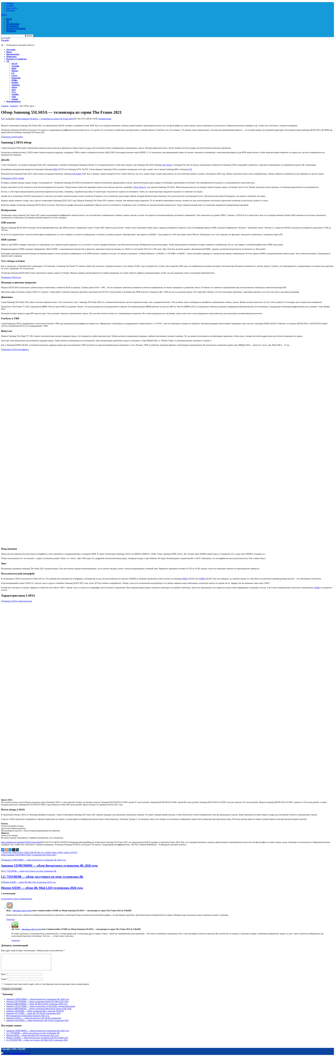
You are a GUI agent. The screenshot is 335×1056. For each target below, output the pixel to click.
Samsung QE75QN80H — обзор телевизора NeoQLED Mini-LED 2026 (37, 1001)
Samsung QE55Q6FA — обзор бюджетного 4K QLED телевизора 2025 (37, 1020)
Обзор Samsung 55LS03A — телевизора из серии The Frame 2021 (44, 119)
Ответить (10, 919)
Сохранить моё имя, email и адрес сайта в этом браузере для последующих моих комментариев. (46, 984)
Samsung (16, 85)
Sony (14, 90)
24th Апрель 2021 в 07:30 (31, 929)
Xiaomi (15, 99)
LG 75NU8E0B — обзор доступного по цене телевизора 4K (42, 876)
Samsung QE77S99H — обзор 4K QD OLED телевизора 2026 (33, 1013)
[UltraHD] (5, 38)
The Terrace (167, 165)
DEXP (14, 64)
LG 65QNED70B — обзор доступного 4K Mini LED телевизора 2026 (37, 1040)
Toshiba (15, 94)
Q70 (190, 169)
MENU (4, 15)
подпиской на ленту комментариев (16, 899)
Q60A (55, 169)
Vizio (14, 97)
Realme (15, 82)
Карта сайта (11, 8)
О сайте (9, 5)
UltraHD (5, 40)
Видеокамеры (12, 26)
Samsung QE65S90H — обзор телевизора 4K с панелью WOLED (35, 1011)
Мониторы (11, 31)
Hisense (15, 71)
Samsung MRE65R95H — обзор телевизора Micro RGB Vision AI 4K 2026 (38, 1008)
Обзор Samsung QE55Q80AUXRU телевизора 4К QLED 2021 (28, 855)
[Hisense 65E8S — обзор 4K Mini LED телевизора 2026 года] (28, 882)
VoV (3, 119)
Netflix (317, 587)
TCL (14, 92)
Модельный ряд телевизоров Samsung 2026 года (27, 1016)
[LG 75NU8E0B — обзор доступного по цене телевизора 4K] (29, 871)
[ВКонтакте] (2, 849)
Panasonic (16, 78)
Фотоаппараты (12, 24)
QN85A (185, 579)
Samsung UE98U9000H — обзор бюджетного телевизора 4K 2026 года (49, 865)
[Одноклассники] (6, 849)
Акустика (10, 49)
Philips (15, 80)
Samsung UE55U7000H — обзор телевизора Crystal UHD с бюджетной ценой (40, 1006)
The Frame (76, 174)
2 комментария (104, 119)
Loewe (14, 75)
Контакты (10, 10)
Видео (9, 19)
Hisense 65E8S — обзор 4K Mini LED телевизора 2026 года (42, 887)
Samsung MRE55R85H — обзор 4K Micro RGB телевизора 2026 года (36, 1004)
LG (13, 73)
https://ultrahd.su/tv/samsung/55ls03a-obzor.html (21, 842)
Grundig (15, 66)
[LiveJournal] (17, 849)
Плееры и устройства (15, 29)
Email (4, 979)
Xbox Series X (139, 187)
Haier (14, 68)
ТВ (7, 21)
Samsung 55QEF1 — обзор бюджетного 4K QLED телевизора (33, 1018)
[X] (13, 849)
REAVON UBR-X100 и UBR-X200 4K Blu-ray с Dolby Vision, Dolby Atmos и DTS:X (40, 852)
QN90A (202, 579)
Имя (3, 974)
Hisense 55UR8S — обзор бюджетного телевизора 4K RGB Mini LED (37, 1038)
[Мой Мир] (10, 849)
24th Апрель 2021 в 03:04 (22, 911)
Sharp (14, 87)
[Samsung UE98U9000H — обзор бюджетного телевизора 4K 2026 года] (33, 860)
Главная (9, 3)
